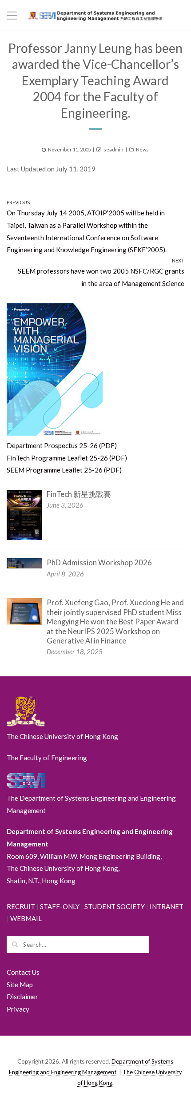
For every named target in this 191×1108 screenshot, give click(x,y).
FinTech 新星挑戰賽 (79, 494)
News (142, 149)
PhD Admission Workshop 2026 (99, 562)
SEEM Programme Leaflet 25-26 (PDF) (64, 470)
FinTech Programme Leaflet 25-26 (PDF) (67, 458)
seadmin (113, 149)
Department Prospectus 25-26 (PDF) (62, 445)
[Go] (15, 944)
